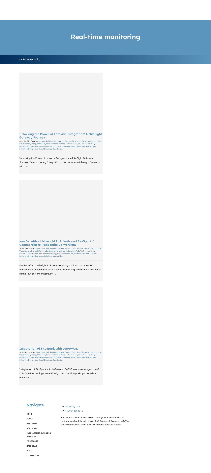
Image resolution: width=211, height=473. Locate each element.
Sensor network (63, 146)
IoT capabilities (87, 144)
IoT (79, 144)
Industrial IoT (71, 144)
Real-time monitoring (47, 146)
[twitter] (185, 413)
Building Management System (58, 141)
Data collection (91, 141)
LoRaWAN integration (28, 146)
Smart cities (58, 149)
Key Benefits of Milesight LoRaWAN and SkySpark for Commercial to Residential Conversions (61, 207)
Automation (40, 141)
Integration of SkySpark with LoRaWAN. (61, 314)
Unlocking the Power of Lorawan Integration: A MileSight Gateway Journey (61, 100)
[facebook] (180, 413)
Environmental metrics (55, 144)
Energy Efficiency (38, 144)
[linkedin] (190, 413)
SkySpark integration (80, 146)
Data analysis (78, 141)
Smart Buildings (45, 149)
